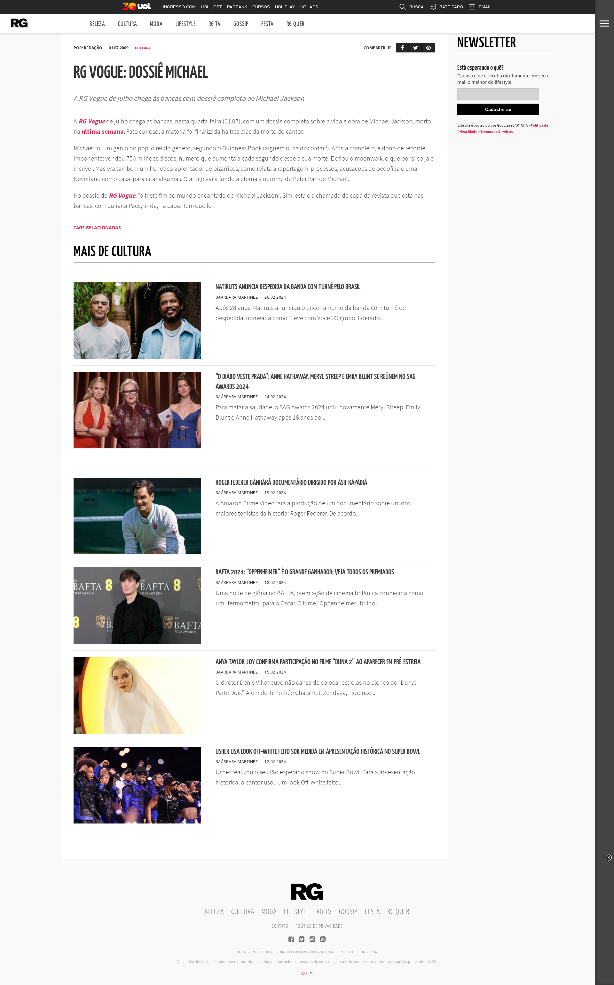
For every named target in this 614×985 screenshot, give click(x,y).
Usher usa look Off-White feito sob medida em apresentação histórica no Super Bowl (318, 751)
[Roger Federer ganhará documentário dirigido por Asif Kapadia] (137, 552)
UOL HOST (211, 6)
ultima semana (103, 131)
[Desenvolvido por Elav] (307, 975)
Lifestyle (186, 24)
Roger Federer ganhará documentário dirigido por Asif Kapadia (291, 482)
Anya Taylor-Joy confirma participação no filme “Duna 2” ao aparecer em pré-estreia (318, 662)
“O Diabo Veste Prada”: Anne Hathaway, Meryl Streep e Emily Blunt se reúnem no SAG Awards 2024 (315, 381)
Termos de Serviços (496, 131)
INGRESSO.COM (179, 6)
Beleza (97, 24)
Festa (267, 24)
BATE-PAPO (451, 6)
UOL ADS (309, 6)
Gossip (240, 24)
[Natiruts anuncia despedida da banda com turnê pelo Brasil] (137, 356)
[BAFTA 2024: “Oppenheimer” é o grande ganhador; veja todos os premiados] (137, 642)
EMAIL (485, 6)
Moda (156, 24)
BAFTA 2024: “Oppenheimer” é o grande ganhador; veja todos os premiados (305, 572)
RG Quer (295, 24)
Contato (280, 926)
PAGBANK (237, 6)
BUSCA (416, 6)
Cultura (127, 24)
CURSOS (261, 6)
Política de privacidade (318, 926)
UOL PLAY (285, 6)
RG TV (215, 24)
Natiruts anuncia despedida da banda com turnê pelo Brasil (288, 287)
